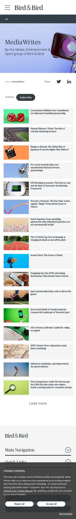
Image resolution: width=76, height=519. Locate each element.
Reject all (19, 504)
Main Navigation (19, 449)
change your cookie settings (18, 490)
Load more (38, 403)
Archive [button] (9, 97)
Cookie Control (14, 471)
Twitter (59, 81)
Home (8, 82)
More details (65, 513)
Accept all (51, 504)
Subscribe (26, 97)
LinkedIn (69, 81)
